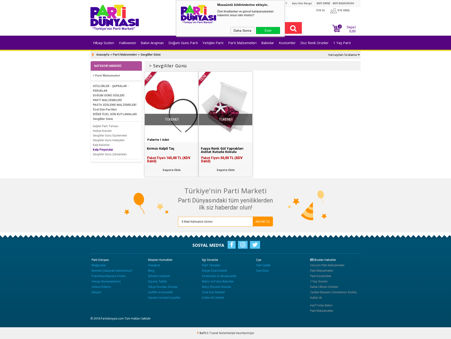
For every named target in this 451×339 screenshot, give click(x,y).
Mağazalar (99, 265)
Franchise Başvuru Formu (109, 276)
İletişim (96, 292)
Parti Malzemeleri (242, 42)
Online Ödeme (101, 287)
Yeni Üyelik (263, 265)
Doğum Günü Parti (183, 42)
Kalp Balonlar (101, 145)
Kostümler (287, 42)
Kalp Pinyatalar (103, 149)
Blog (151, 270)
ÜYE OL (320, 10)
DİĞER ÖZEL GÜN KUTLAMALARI (115, 114)
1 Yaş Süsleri (318, 281)
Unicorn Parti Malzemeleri (327, 265)
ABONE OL (262, 221)
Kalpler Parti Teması (105, 126)
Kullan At (316, 297)
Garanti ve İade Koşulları (164, 297)
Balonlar (267, 42)
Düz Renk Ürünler (314, 42)
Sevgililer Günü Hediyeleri (108, 140)
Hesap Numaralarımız (106, 281)
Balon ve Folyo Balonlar (217, 281)
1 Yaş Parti (342, 42)
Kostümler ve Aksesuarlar (219, 276)
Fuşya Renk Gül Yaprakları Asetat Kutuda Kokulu (222, 150)
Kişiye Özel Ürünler (214, 270)
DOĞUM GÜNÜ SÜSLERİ (108, 95)
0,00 (352, 31)
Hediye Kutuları (102, 131)
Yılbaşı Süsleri (103, 42)
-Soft (202, 333)
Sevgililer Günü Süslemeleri (110, 135)
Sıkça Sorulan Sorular (163, 287)
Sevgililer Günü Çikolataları (110, 154)
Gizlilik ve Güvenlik (160, 292)
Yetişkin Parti (212, 42)
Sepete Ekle (172, 170)
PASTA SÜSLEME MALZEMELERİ (114, 105)
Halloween (127, 42)
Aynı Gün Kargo (302, 3)
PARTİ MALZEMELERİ (107, 100)
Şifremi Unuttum (159, 276)
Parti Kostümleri (320, 276)
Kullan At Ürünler (213, 297)
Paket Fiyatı (168, 159)
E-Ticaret (212, 333)
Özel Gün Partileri (105, 109)
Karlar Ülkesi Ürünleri (324, 286)
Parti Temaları (211, 265)
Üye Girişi (262, 270)
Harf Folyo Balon (321, 305)
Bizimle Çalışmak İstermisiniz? (112, 270)
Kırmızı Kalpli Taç (160, 148)
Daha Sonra (242, 30)
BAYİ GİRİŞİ (323, 3)
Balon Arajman (152, 42)
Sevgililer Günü (103, 119)
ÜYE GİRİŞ (343, 10)
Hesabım (154, 265)
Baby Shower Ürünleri (216, 287)
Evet (268, 30)
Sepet (347, 28)
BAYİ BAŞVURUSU (343, 3)
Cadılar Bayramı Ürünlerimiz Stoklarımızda (334, 292)
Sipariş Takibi (157, 281)
